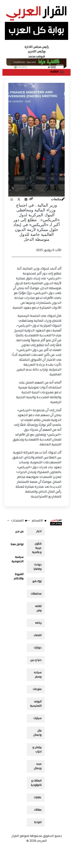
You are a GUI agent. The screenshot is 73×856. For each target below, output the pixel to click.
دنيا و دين (36, 660)
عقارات (38, 797)
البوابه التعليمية (36, 703)
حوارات (38, 647)
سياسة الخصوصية (18, 559)
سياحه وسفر (38, 674)
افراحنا (38, 822)
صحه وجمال (38, 766)
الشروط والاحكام (19, 576)
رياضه (38, 623)
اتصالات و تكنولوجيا (36, 782)
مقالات (38, 810)
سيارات (37, 718)
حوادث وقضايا (37, 566)
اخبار (39, 531)
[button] (57, 72)
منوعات (37, 689)
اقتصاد (38, 635)
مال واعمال (37, 732)
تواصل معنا (17, 544)
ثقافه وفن (38, 608)
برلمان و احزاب (37, 749)
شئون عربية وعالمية (37, 547)
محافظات (36, 593)
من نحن (19, 531)
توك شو (37, 581)
